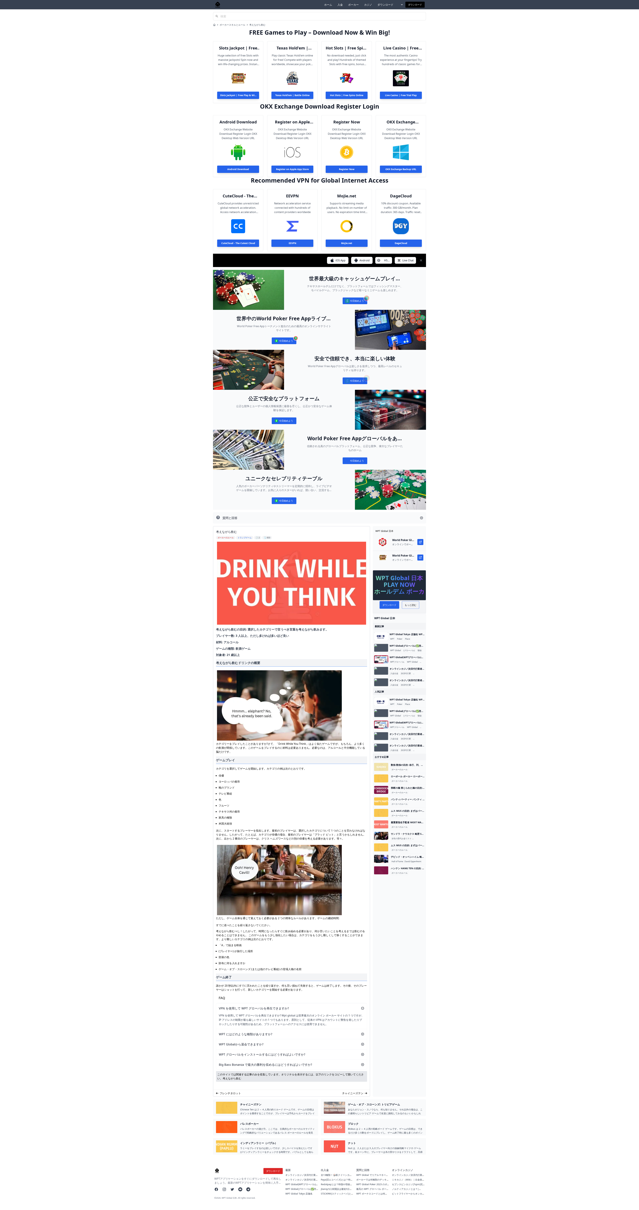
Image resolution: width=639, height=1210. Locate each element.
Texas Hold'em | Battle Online (292, 48)
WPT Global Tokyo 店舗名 (299, 1193)
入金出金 (394, 673)
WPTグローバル (397, 662)
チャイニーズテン (352, 1093)
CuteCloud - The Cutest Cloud (238, 196)
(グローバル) (409, 650)
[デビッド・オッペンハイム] (381, 859)
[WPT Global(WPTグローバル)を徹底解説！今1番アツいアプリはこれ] (381, 659)
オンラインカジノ (421, 673)
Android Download (238, 122)
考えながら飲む (257, 24)
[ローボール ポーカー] (381, 778)
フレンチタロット (230, 1093)
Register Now (346, 122)
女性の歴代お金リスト (402, 838)
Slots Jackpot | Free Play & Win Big (238, 48)
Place (407, 639)
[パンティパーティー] (381, 801)
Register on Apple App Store (292, 122)
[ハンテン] (381, 870)
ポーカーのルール (400, 769)
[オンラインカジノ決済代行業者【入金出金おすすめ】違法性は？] (381, 671)
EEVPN (292, 196)
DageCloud (401, 196)
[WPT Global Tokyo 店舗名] (381, 636)
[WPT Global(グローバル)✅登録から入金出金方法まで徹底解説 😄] (381, 648)
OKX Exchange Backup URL (401, 122)
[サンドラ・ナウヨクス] (381, 836)
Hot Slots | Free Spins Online (347, 48)
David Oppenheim (413, 861)
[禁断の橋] (381, 790)
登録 (420, 650)
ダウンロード (385, 4)
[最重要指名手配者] (381, 824)
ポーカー (353, 4)
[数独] (381, 767)
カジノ (368, 4)
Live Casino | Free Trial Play (401, 48)
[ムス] (381, 813)
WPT (392, 639)
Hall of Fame (397, 861)
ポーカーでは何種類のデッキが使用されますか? (372, 1181)
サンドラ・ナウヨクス (423, 838)
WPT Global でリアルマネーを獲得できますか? (372, 1176)
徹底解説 (424, 662)
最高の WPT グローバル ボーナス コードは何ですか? (372, 1190)
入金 (340, 4)
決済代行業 (406, 673)
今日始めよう (355, 301)
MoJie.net (346, 196)
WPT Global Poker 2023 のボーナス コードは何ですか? (371, 1186)
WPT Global (395, 650)
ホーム (328, 4)
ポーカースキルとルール (232, 24)
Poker (399, 639)
